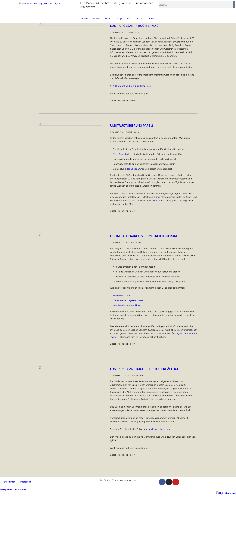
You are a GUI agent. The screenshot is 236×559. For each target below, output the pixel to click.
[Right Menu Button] (226, 493)
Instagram (178, 333)
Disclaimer (9, 481)
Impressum (26, 481)
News (108, 18)
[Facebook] (162, 482)
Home (84, 18)
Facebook (190, 333)
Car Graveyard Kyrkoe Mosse (128, 300)
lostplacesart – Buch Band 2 (134, 25)
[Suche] (234, 4)
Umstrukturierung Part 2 (131, 125)
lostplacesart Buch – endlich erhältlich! (145, 369)
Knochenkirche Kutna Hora (126, 305)
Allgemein (123, 101)
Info (129, 18)
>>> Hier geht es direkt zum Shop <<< (130, 86)
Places (96, 18)
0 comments (116, 32)
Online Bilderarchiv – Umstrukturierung (144, 236)
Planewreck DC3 (121, 295)
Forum (140, 18)
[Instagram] (169, 482)
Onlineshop (156, 200)
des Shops (131, 168)
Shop (119, 18)
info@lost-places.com (159, 429)
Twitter (113, 337)
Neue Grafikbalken (122, 154)
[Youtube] (175, 482)
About (151, 18)
